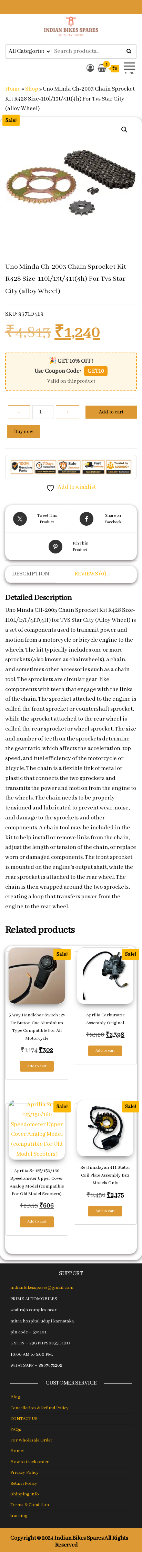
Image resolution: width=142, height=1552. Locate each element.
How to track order (29, 1462)
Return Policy (23, 1483)
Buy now (23, 432)
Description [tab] (30, 573)
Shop (31, 89)
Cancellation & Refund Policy (39, 1408)
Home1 (17, 1451)
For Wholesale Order (31, 1440)
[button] (124, 130)
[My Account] (90, 69)
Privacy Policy (24, 1472)
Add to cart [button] (37, 1066)
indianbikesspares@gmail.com (41, 1288)
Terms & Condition (29, 1505)
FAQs (15, 1430)
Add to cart (111, 412)
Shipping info (24, 1494)
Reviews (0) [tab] (90, 573)
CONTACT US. (24, 1419)
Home (13, 89)
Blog (15, 1397)
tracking (18, 1516)
